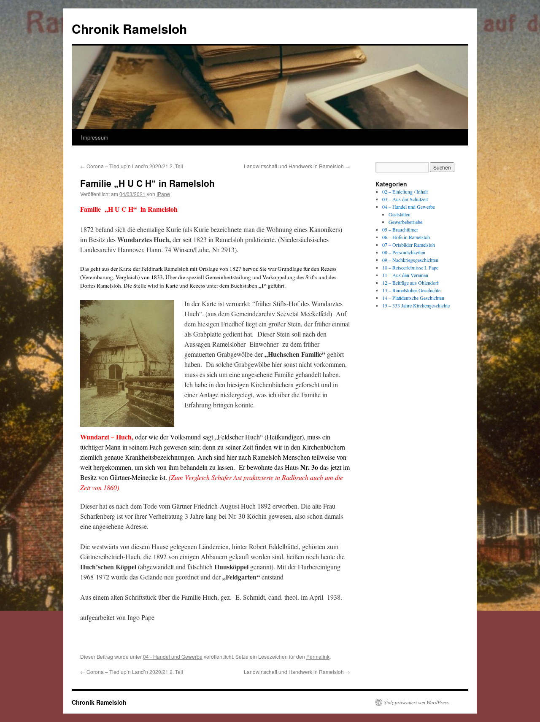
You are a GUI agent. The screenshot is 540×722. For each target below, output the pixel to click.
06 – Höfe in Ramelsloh (406, 237)
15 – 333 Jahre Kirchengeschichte (416, 305)
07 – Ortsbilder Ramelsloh (408, 244)
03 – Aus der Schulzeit (405, 199)
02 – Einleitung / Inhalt (405, 191)
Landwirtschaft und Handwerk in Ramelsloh (297, 166)
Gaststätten (399, 214)
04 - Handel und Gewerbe (172, 656)
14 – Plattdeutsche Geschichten (413, 297)
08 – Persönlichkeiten (403, 252)
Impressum (94, 137)
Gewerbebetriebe (405, 221)
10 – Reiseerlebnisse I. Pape (410, 267)
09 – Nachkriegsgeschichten (410, 259)
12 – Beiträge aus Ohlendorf (410, 282)
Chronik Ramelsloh (129, 28)
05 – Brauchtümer (400, 229)
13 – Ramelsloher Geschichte (411, 290)
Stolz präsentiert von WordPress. (417, 702)
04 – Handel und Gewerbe (408, 206)
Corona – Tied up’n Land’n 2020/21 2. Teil (131, 166)
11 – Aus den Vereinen (405, 275)
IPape (163, 193)
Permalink (317, 656)
